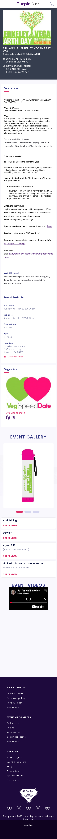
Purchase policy (16, 698)
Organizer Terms (16, 737)
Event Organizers (16, 762)
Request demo (15, 732)
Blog (9, 766)
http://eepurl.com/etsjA (14, 243)
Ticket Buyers (14, 757)
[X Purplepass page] (19, 808)
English (27, 825)
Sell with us (13, 723)
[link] (28, 357)
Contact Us (13, 780)
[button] (28, 69)
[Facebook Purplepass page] (9, 808)
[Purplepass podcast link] (38, 808)
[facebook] (8, 418)
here (49, 226)
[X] (14, 418)
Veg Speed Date (15, 412)
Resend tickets (15, 693)
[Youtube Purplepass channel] (47, 808)
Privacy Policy (15, 702)
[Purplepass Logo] (28, 4)
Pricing (11, 727)
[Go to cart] (52, 4)
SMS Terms (13, 707)
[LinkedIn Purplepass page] (28, 808)
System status (15, 775)
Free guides (13, 771)
